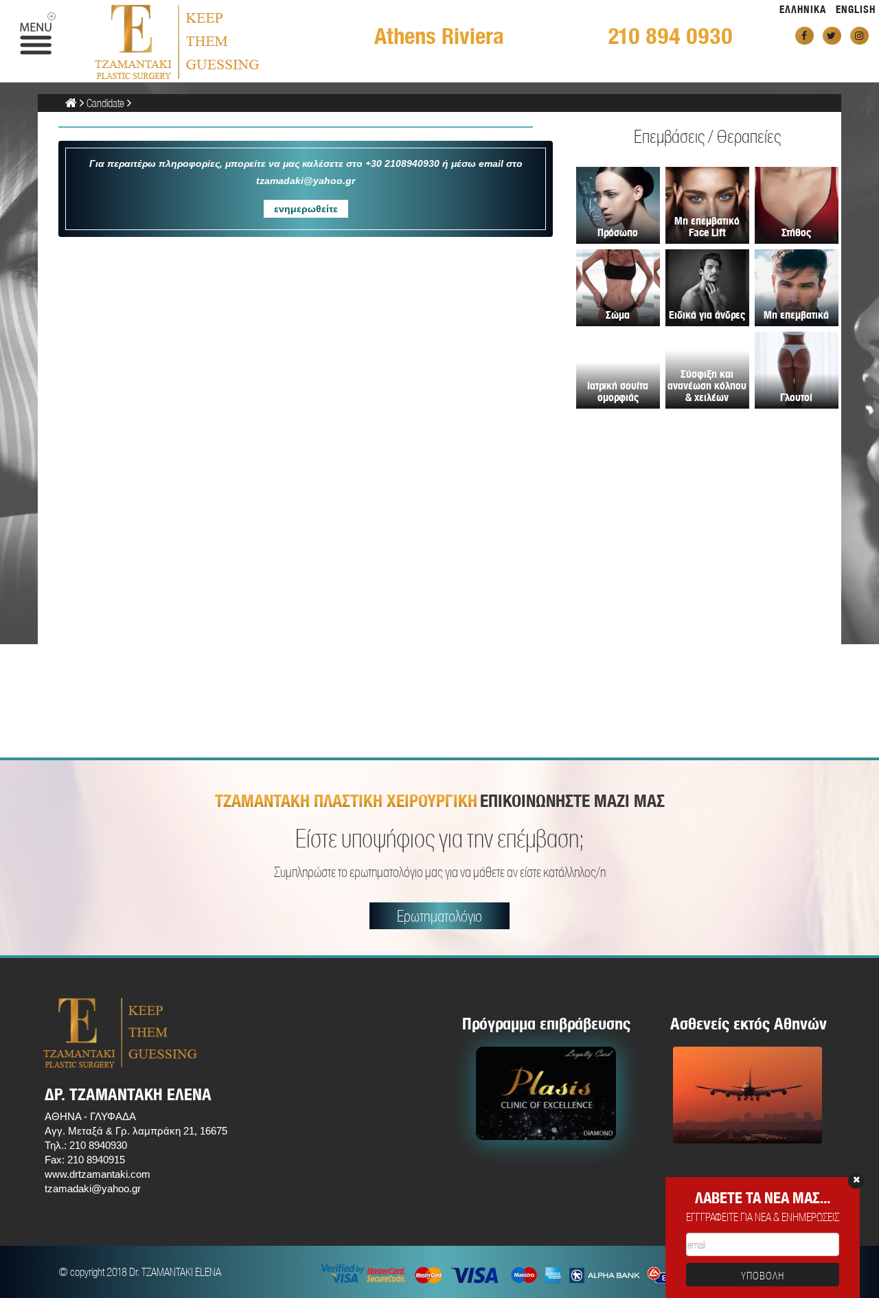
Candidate (105, 102)
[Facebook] (804, 36)
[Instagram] (859, 36)
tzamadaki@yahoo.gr (93, 1188)
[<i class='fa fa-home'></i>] (71, 102)
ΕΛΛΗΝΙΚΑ (802, 9)
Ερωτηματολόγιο (439, 916)
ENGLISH (856, 9)
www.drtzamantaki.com (97, 1174)
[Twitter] (832, 36)
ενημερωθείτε (306, 208)
